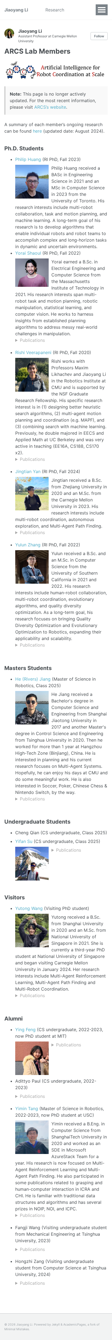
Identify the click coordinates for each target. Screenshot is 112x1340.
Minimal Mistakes (16, 1329)
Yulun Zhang (28, 544)
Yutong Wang (29, 908)
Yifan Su (23, 841)
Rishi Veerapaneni (33, 352)
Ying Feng (25, 1029)
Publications (32, 340)
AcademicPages (74, 1324)
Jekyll (56, 1324)
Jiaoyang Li (16, 10)
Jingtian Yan (28, 471)
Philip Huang (28, 159)
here (37, 131)
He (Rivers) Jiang (33, 679)
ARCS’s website (50, 107)
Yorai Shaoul (28, 253)
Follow (99, 36)
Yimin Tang (26, 1108)
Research (54, 10)
